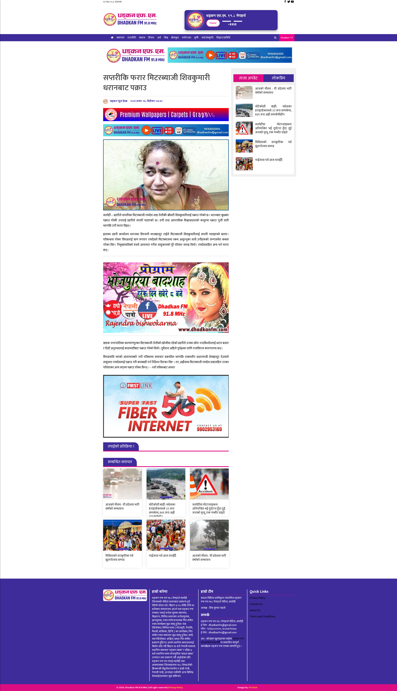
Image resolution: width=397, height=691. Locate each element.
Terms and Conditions (262, 616)
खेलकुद (175, 37)
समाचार (120, 37)
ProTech (253, 687)
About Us (255, 610)
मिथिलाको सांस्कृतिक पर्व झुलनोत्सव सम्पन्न (119, 557)
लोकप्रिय (278, 78)
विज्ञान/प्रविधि (223, 37)
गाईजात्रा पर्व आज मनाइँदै (162, 555)
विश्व (166, 37)
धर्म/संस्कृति (207, 37)
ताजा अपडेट (248, 78)
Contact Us (256, 604)
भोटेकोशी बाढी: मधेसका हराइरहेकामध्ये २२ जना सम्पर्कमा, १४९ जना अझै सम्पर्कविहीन (162, 510)
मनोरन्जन (186, 37)
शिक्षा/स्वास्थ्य (118, 44)
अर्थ (159, 37)
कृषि (196, 37)
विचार (151, 37)
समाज (142, 37)
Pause (213, 23)
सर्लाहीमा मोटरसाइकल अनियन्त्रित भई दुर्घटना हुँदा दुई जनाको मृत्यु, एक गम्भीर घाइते (208, 508)
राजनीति (131, 37)
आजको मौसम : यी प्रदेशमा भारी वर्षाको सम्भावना (122, 506)
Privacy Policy (257, 598)
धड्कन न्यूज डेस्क (118, 101)
